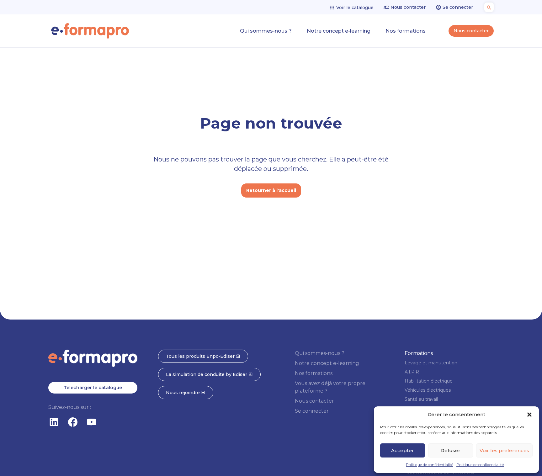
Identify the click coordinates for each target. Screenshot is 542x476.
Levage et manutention (431, 363)
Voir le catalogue (354, 7)
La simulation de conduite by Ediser (207, 374)
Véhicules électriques (428, 390)
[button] (529, 414)
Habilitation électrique (429, 381)
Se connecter (457, 7)
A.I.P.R (412, 372)
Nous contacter (407, 7)
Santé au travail (421, 399)
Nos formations (405, 31)
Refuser (450, 450)
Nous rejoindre (183, 392)
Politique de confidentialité (429, 464)
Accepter (402, 450)
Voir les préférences (504, 450)
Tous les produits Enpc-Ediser (201, 356)
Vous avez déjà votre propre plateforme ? (330, 387)
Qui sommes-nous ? (266, 31)
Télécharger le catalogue (93, 387)
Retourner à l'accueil (271, 190)
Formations (419, 353)
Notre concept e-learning (338, 31)
